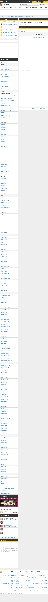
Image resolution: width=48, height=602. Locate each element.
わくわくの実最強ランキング (5, 273)
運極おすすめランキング (5, 261)
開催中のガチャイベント (5, 197)
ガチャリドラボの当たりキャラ (6, 207)
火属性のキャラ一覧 (4, 459)
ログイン (46, 1)
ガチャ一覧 (15, 7)
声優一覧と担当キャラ (4, 81)
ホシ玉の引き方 (3, 212)
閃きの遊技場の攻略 (4, 432)
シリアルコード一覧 (4, 71)
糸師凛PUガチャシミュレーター (6, 112)
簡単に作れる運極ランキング (5, 278)
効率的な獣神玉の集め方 (5, 319)
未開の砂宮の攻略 (4, 413)
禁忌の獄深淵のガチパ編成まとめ (6, 360)
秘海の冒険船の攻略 (4, 423)
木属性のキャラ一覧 (4, 464)
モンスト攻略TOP (4, 62)
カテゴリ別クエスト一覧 (5, 367)
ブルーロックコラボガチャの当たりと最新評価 (9, 95)
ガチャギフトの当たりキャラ (5, 209)
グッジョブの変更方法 (4, 331)
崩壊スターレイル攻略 (14, 580)
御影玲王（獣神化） (4, 134)
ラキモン (41, 7)
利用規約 (12, 571)
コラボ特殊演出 (3, 103)
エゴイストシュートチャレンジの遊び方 (7, 100)
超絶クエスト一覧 (4, 382)
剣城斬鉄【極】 (3, 190)
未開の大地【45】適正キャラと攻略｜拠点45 (31, 22)
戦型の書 (11, 7)
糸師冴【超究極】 (4, 178)
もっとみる (15, 40)
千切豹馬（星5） (3, 127)
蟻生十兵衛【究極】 (4, 188)
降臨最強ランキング (4, 251)
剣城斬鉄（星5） (3, 166)
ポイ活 (29, 1)
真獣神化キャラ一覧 (4, 440)
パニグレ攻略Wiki (44, 587)
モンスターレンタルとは (5, 333)
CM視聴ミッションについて (5, 353)
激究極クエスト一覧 (4, 387)
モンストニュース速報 (4, 66)
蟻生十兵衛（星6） (4, 164)
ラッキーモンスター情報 (5, 76)
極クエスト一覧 (3, 394)
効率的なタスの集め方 (4, 317)
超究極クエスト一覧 (4, 384)
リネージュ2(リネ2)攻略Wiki (30, 587)
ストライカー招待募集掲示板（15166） (7, 488)
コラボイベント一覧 (4, 83)
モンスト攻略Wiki (44, 580)
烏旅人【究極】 (3, 185)
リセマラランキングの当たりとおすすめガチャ (10, 35)
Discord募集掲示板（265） (5, 493)
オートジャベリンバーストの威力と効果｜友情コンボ (10, 27)
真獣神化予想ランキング (5, 290)
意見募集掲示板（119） (5, 478)
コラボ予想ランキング (4, 285)
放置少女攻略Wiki (28, 585)
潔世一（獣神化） (4, 119)
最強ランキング (28, 7)
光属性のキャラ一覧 (4, 466)
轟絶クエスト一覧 (4, 374)
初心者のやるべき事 (4, 297)
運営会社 (38, 571)
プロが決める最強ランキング (5, 259)
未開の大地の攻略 (4, 420)
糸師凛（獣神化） (4, 122)
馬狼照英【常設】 (4, 183)
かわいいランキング (4, 280)
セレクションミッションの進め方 (6, 98)
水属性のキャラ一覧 (4, 461)
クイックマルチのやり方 (5, 346)
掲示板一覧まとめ (4, 476)
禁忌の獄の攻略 (3, 403)
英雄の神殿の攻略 (4, 425)
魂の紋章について (4, 336)
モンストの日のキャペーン (5, 79)
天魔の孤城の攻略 (4, 408)
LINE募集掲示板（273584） (5, 490)
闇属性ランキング (4, 249)
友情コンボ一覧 (3, 471)
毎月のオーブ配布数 (4, 74)
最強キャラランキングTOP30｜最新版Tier (10, 32)
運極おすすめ (34, 7)
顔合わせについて (4, 312)
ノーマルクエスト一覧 (4, 396)
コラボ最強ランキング (4, 256)
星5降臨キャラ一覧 (4, 457)
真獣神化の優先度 (4, 324)
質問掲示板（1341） (4, 483)
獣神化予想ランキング (4, 288)
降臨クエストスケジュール (5, 365)
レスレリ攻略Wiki (13, 590)
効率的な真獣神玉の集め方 (5, 326)
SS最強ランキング (4, 263)
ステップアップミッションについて (7, 307)
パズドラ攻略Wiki (28, 580)
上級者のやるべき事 (4, 302)
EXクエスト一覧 (3, 370)
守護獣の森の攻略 (4, 428)
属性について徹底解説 (4, 329)
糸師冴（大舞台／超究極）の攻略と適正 (10, 24)
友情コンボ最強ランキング (5, 266)
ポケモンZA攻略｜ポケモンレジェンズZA (17, 575)
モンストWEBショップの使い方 (6, 348)
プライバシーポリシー (18, 571)
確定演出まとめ (3, 205)
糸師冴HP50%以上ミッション (6, 105)
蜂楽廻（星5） (3, 129)
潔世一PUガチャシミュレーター (6, 110)
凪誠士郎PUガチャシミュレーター (6, 115)
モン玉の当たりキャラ (4, 214)
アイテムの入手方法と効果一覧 (6, 295)
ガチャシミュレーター (4, 88)
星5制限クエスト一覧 (4, 391)
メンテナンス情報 (4, 341)
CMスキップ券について (5, 355)
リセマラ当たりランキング (5, 200)
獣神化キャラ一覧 (4, 445)
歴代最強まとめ (3, 268)
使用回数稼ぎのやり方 (4, 350)
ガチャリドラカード (4, 232)
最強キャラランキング (4, 237)
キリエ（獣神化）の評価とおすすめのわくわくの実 (10, 29)
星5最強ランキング (4, 254)
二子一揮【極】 (3, 193)
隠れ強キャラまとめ (4, 271)
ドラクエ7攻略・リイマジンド (15, 577)
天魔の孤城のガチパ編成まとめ (6, 358)
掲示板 (13, 21)
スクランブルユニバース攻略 (5, 418)
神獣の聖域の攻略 (4, 430)
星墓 (38, 7)
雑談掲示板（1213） (4, 481)
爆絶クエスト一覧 (4, 377)
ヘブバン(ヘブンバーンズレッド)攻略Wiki (32, 583)
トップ (2, 7)
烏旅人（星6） (3, 146)
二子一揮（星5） (3, 169)
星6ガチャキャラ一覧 (4, 449)
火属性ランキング (4, 239)
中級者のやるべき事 (4, 300)
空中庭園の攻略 (3, 411)
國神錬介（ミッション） (5, 171)
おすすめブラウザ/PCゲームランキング (9, 537)
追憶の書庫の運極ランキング (5, 276)
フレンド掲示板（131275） (5, 486)
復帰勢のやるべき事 (4, 304)
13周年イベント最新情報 (5, 69)
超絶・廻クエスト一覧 (4, 379)
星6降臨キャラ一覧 (4, 452)
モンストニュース (22, 7)
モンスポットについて (4, 338)
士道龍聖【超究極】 (4, 181)
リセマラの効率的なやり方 (5, 309)
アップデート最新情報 (4, 86)
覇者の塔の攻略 (3, 406)
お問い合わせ (33, 571)
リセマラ (45, 7)
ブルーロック (6, 7)
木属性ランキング (4, 244)
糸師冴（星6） (3, 139)
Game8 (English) (45, 571)
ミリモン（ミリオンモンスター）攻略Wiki (32, 590)
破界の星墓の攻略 (4, 401)
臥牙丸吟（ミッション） (5, 173)
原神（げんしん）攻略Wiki (15, 583)
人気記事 (4, 21)
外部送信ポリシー (27, 571)
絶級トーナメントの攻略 (5, 416)
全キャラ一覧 (3, 437)
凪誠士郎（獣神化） (4, 124)
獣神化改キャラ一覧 (4, 442)
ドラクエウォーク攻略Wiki (15, 581)
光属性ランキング (4, 247)
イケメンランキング (4, 283)
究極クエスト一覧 (4, 389)
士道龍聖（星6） (3, 141)
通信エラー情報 (3, 343)
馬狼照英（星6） (3, 144)
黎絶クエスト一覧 (4, 372)
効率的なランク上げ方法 (5, 314)
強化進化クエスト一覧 (4, 399)
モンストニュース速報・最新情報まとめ (10, 38)
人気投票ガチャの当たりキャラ (6, 202)
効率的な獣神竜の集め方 (5, 321)
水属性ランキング (4, 242)
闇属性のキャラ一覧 (4, 469)
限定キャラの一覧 (4, 447)
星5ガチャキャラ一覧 (4, 454)
